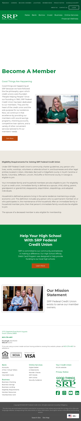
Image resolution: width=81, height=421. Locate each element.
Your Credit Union (63, 365)
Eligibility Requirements (10, 390)
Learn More (40, 266)
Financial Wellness (70, 19)
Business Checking (9, 382)
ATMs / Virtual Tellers (9, 370)
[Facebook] (58, 393)
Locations (36, 3)
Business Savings (8, 385)
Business (58, 15)
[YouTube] (71, 393)
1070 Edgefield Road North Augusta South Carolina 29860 (14, 332)
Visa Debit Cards (8, 375)
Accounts (5, 367)
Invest (49, 15)
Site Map (46, 418)
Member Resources (9, 392)
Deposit (5, 372)
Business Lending (8, 387)
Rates (27, 15)
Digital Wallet (34, 367)
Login (74, 7)
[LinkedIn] (77, 393)
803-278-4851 (7, 337)
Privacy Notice (59, 3)
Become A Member (25, 3)
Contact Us (63, 7)
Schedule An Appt (72, 3)
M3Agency (63, 405)
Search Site (36, 418)
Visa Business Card (9, 395)
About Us (54, 7)
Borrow (42, 15)
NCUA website (61, 367)
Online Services (71, 15)
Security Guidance (35, 380)
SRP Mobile (33, 375)
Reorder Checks (34, 372)
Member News (47, 3)
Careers (14, 3)
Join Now (9, 138)
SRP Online (33, 377)
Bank (34, 15)
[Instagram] (64, 393)
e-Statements (34, 370)
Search (6, 3)
